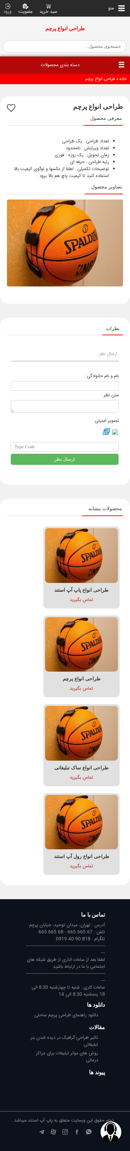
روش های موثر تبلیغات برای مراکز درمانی (67, 1057)
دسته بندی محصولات (60, 65)
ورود (7, 12)
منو (113, 8)
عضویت (25, 12)
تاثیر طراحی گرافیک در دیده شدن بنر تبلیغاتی (64, 1041)
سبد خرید (48, 12)
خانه (123, 79)
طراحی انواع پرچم (100, 79)
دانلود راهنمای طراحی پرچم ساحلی (66, 1015)
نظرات (113, 328)
